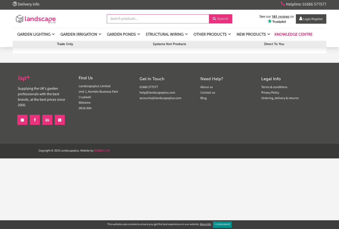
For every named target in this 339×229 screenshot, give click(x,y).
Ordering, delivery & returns (280, 98)
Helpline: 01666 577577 (303, 4)
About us (206, 87)
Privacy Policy (270, 93)
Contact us (207, 93)
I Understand (222, 224)
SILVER (102, 151)
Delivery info (26, 4)
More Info (205, 224)
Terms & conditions (274, 87)
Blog (203, 98)
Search (220, 19)
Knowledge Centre (293, 34)
